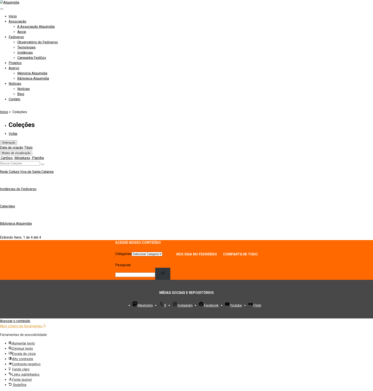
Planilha (37, 158)
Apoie (21, 32)
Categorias (123, 254)
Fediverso (16, 37)
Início (13, 16)
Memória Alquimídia (32, 73)
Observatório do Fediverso (37, 42)
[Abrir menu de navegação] (1, 8)
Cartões (6, 158)
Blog (20, 94)
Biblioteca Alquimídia (33, 78)
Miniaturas (22, 158)
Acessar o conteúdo (15, 321)
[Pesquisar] (163, 274)
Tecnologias (26, 47)
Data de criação (11, 148)
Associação (17, 21)
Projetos (15, 63)
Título (28, 148)
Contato (14, 99)
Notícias (15, 84)
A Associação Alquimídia (36, 27)
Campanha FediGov (31, 58)
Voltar (13, 134)
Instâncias (25, 53)
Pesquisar (123, 265)
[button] (23, 326)
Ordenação (8, 142)
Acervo (14, 68)
